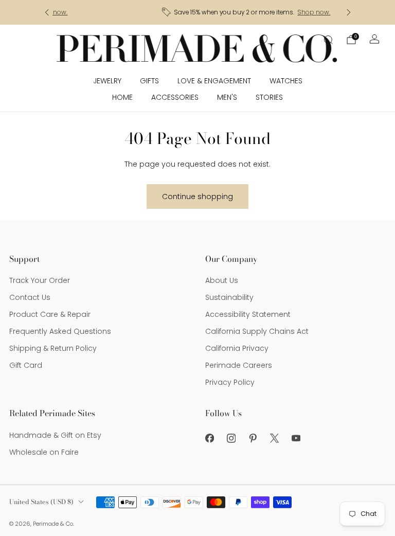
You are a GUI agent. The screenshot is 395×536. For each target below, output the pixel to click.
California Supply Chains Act (257, 331)
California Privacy (236, 348)
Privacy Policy (230, 382)
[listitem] (197, 12)
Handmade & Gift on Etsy (55, 435)
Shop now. (264, 12)
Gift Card (25, 365)
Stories (269, 97)
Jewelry (107, 81)
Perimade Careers (238, 365)
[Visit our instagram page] (231, 438)
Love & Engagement (214, 81)
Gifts (149, 81)
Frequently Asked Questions (60, 331)
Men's (227, 97)
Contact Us (29, 297)
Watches (286, 81)
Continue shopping (197, 196)
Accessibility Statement (248, 314)
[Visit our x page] (274, 438)
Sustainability (229, 297)
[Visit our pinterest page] (252, 438)
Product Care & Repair (50, 314)
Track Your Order (39, 280)
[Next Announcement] (348, 12)
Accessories (175, 97)
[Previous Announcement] (46, 12)
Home (122, 97)
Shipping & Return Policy (53, 348)
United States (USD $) (41, 502)
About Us (221, 280)
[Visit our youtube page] (296, 438)
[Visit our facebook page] (209, 438)
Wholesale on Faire (44, 452)
